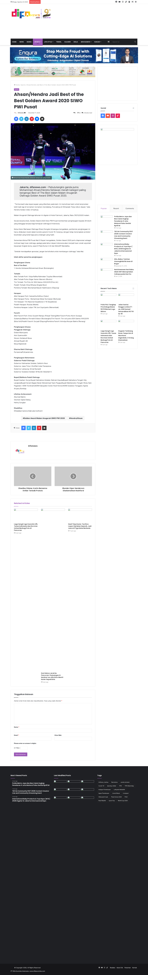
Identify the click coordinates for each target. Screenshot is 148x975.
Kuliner (67, 42)
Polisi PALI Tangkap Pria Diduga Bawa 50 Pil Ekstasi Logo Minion (108, 308)
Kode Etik (120, 967)
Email (16, 735)
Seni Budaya (85, 42)
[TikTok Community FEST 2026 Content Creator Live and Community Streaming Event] (107, 234)
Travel (58, 42)
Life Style (48, 42)
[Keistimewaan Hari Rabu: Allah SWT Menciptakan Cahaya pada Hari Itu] (107, 272)
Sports (37, 42)
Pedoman (127, 967)
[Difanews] (31, 14)
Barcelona (114, 782)
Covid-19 (101, 786)
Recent (116, 208)
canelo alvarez (125, 782)
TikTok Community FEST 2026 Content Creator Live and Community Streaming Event (123, 234)
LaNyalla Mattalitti (119, 789)
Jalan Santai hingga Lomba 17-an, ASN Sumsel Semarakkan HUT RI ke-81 (126, 309)
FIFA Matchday (129, 786)
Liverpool (125, 793)
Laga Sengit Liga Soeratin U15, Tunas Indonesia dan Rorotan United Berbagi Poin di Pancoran (26, 527)
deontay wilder (111, 786)
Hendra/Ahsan (76, 418)
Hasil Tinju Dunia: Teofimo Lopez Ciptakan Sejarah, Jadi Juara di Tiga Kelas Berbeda (79, 526)
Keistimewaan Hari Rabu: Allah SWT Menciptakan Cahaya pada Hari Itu (124, 271)
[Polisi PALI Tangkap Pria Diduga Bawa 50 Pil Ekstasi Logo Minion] (108, 298)
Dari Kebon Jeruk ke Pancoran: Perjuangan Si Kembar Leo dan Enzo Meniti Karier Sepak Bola (52, 676)
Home (14, 42)
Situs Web (57, 735)
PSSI (126, 797)
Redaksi (112, 967)
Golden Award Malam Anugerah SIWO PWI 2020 (44, 418)
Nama (16, 727)
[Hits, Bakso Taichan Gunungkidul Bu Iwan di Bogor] (107, 262)
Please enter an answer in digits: (25, 743)
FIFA (120, 786)
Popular (104, 208)
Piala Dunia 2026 (116, 797)
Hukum (97, 42)
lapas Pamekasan (103, 793)
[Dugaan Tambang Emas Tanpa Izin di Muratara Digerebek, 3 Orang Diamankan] (126, 324)
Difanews (21, 113)
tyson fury (112, 800)
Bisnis (29, 42)
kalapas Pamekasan (104, 789)
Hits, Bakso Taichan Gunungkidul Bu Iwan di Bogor (123, 261)
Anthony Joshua (103, 782)
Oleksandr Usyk (103, 797)
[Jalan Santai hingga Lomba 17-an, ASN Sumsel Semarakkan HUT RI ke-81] (126, 298)
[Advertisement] (95, 21)
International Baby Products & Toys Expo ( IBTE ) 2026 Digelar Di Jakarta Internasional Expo (123, 248)
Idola (76, 42)
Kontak (134, 967)
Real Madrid (102, 800)
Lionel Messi (116, 793)
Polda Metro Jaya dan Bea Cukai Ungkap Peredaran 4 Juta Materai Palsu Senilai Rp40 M (123, 221)
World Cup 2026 (123, 800)
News (22, 42)
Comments (130, 208)
